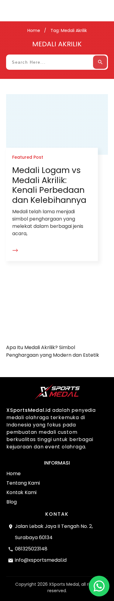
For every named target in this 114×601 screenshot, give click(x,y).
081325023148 (31, 548)
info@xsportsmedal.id (41, 560)
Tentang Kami (23, 482)
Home (13, 473)
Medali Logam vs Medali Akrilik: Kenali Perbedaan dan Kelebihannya (49, 184)
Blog (11, 501)
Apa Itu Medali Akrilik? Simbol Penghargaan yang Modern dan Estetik (57, 322)
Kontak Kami (21, 492)
